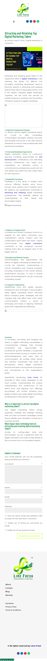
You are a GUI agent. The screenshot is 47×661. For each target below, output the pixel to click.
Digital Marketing (33, 40)
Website (8, 506)
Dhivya (10, 40)
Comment (23, 464)
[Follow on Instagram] (34, 21)
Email (23, 497)
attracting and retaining (15, 193)
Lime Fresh (32, 377)
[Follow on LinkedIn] (31, 21)
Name (23, 487)
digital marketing (29, 79)
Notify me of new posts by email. (21, 530)
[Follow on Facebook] (27, 21)
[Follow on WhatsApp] (38, 21)
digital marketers (33, 243)
